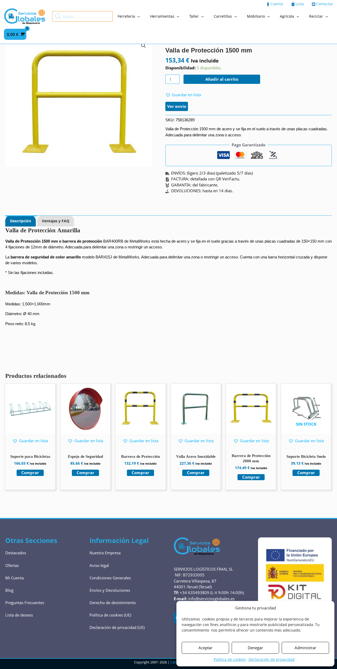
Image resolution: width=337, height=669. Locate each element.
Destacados (15, 552)
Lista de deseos (19, 615)
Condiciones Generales (110, 577)
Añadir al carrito (221, 79)
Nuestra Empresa (105, 552)
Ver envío (176, 106)
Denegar (255, 647)
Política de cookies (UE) (110, 615)
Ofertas (12, 565)
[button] (143, 45)
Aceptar (205, 647)
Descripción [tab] (20, 220)
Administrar (305, 647)
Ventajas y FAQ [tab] (55, 220)
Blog (9, 590)
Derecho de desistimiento (113, 602)
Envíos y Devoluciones (110, 590)
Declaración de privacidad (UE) (117, 627)
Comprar (306, 472)
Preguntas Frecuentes (24, 602)
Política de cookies (230, 659)
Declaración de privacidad (272, 659)
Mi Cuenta (14, 577)
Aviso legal (99, 565)
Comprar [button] (30, 472)
